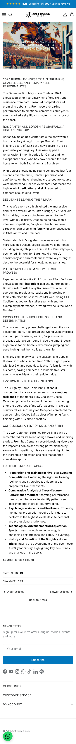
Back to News (38, 600)
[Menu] (4, 15)
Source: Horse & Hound (18, 559)
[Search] (12, 15)
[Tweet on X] (12, 573)
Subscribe (38, 660)
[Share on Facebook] (16, 573)
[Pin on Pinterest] (21, 573)
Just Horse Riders (20, 731)
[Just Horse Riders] (38, 15)
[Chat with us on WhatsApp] (8, 736)
